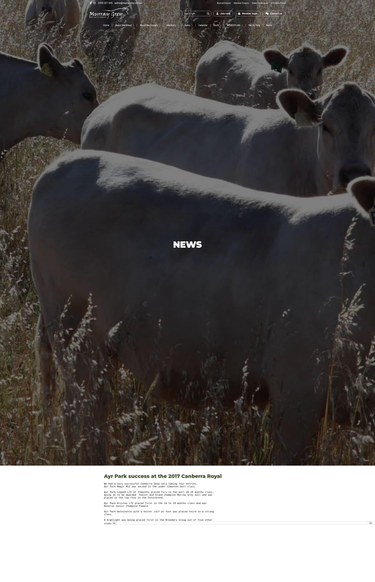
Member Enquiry (241, 3)
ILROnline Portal (278, 3)
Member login (248, 13)
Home (106, 25)
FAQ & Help (254, 25)
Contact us (275, 13)
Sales (187, 25)
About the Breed (123, 25)
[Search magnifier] (208, 14)
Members (171, 25)
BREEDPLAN (233, 25)
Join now (224, 13)
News (269, 25)
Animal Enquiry (224, 3)
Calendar (202, 25)
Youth (216, 25)
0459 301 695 (105, 3)
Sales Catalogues (260, 3)
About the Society (149, 25)
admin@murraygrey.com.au (128, 3)
